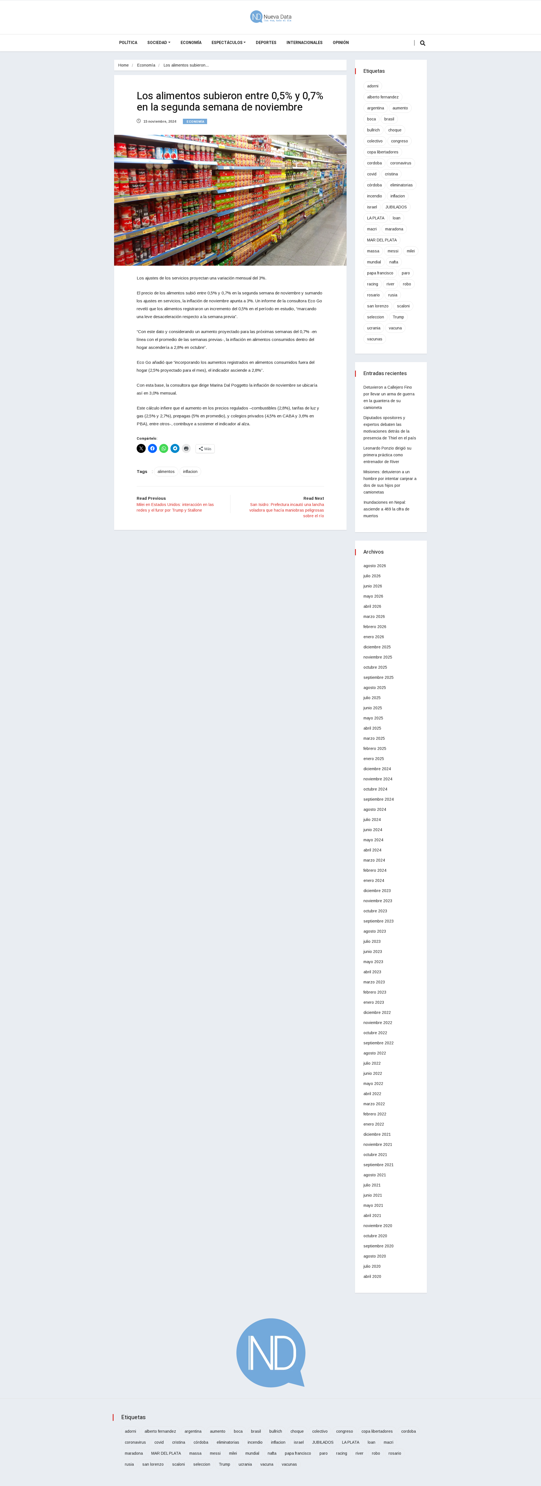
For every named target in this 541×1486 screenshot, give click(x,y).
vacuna (395, 328)
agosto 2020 (374, 1256)
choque (395, 130)
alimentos (166, 471)
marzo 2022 (374, 1104)
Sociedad (157, 43)
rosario (373, 295)
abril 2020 (372, 1276)
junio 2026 (372, 586)
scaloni (403, 306)
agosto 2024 (374, 809)
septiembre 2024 (378, 799)
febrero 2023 (374, 992)
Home (123, 65)
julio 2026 (372, 576)
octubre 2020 (375, 1236)
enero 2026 (373, 637)
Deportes (266, 43)
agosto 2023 (374, 931)
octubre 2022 (375, 1033)
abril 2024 (372, 850)
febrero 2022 (374, 1114)
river (390, 284)
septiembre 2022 (378, 1043)
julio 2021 (372, 1185)
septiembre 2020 (378, 1246)
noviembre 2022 (377, 1022)
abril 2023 (372, 972)
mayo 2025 (373, 718)
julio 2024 (372, 819)
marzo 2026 (374, 616)
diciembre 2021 (377, 1134)
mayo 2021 (373, 1205)
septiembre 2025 (378, 677)
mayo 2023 (373, 961)
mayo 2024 (373, 840)
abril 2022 (372, 1093)
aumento (400, 108)
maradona (394, 229)
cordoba (374, 163)
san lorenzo (378, 306)
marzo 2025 (374, 738)
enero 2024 (373, 880)
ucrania (373, 328)
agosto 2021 (374, 1175)
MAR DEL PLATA (382, 240)
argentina (375, 108)
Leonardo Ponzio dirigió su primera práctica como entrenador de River (387, 455)
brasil (389, 119)
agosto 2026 (374, 565)
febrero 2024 (374, 870)
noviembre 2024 (377, 779)
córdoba (374, 185)
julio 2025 (372, 697)
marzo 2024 (374, 860)
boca (371, 119)
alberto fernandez (383, 97)
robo (407, 284)
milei (411, 251)
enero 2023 (373, 1002)
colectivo (375, 141)
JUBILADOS (396, 207)
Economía (191, 43)
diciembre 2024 (377, 769)
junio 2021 (372, 1195)
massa (373, 251)
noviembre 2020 (377, 1225)
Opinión (341, 43)
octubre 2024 (375, 789)
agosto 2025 (374, 687)
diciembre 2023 (377, 890)
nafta (393, 262)
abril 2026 (372, 606)
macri (372, 229)
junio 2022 (372, 1073)
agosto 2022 (374, 1053)
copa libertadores (382, 152)
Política (128, 43)
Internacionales (305, 43)
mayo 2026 (373, 596)
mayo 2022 (373, 1083)
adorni (372, 86)
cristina (391, 174)
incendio (374, 196)
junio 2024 (372, 829)
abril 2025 (372, 728)
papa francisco (380, 273)
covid (371, 174)
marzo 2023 (374, 982)
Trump (398, 317)
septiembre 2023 (378, 921)
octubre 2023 (375, 911)
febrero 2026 (374, 626)
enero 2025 (373, 758)
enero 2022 (373, 1124)
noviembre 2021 (377, 1144)
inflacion (190, 471)
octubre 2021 (375, 1154)
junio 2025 (372, 708)
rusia (392, 295)
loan (396, 218)
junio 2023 (372, 951)
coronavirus (400, 163)
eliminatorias (401, 185)
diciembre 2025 (377, 647)
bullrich (373, 130)
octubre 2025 (375, 667)
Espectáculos (227, 43)
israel (372, 207)
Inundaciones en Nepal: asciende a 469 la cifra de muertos (386, 509)
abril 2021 (372, 1215)
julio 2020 (372, 1266)
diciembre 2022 (377, 1012)
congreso (399, 141)
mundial (374, 262)
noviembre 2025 (377, 657)
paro (406, 273)
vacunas (374, 339)
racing (372, 284)
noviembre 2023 (377, 901)
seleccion (375, 317)
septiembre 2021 (378, 1165)
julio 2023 (372, 941)
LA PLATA (375, 218)
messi (393, 251)
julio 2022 (372, 1063)
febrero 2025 (374, 748)
